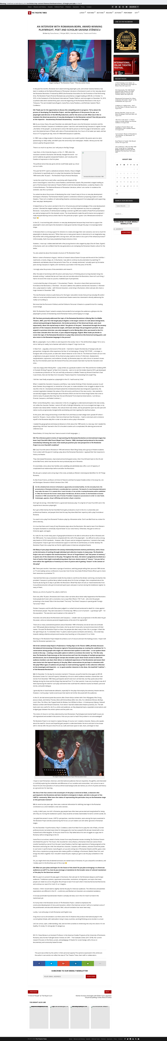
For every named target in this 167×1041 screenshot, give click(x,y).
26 (124, 186)
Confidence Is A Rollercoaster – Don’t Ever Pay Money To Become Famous (125, 106)
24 (117, 186)
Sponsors (76, 7)
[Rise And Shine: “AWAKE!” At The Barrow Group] (100, 1017)
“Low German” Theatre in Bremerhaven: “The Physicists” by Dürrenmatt (126, 134)
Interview (73, 33)
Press (82, 7)
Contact (89, 7)
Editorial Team (59, 7)
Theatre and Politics (89, 33)
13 (127, 178)
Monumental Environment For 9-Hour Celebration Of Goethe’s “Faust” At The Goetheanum (126, 99)
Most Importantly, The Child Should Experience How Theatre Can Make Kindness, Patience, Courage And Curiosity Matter (125, 92)
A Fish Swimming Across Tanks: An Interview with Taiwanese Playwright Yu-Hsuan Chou (126, 84)
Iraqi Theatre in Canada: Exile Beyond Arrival (125, 141)
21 (131, 182)
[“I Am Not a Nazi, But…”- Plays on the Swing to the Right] (59, 1017)
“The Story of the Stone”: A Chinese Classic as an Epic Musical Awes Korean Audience (125, 121)
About (29, 7)
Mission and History (40, 7)
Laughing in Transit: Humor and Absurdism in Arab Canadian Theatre (125, 127)
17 (117, 182)
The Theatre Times (41, 1039)
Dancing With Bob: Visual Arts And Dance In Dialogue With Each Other (124, 113)
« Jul (116, 194)
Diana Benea (54, 33)
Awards (50, 7)
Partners (68, 7)
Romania (80, 33)
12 (124, 178)
